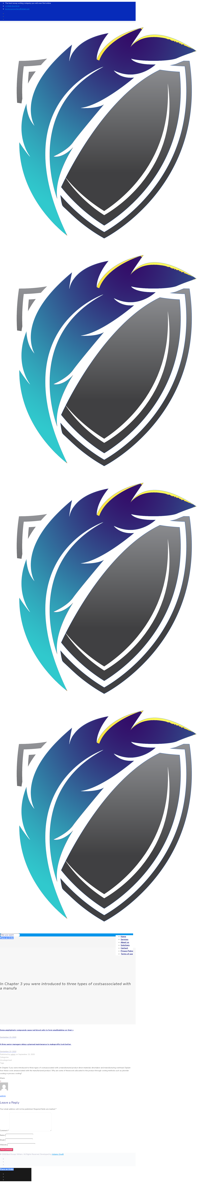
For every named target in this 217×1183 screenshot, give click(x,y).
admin (13, 1054)
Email (2, 1140)
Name (2, 1135)
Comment (4, 1130)
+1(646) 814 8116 (12, 6)
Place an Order (7, 938)
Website (3, 1145)
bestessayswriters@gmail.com (17, 9)
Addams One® (58, 1154)
